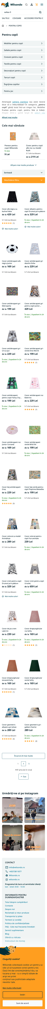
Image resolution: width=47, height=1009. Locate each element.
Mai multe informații (12, 988)
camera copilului (20, 102)
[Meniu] (41, 4)
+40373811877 (15, 871)
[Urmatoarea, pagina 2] (23, 763)
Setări (22, 994)
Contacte (9, 905)
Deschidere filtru (11, 180)
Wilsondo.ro (14, 875)
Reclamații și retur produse (17, 912)
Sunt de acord (22, 1003)
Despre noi (10, 909)
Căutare (40, 12)
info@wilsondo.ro (17, 867)
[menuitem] (5, 18)
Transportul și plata (13, 916)
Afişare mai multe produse (22, 165)
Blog (7, 934)
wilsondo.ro (14, 879)
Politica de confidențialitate (17, 923)
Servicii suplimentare (14, 930)
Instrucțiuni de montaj (15, 941)
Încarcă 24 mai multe (23, 756)
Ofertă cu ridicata (12, 937)
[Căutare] (26, 4)
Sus (24, 776)
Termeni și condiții (13, 920)
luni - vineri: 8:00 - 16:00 (23, 885)
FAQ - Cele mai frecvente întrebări (20, 926)
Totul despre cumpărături (16, 902)
